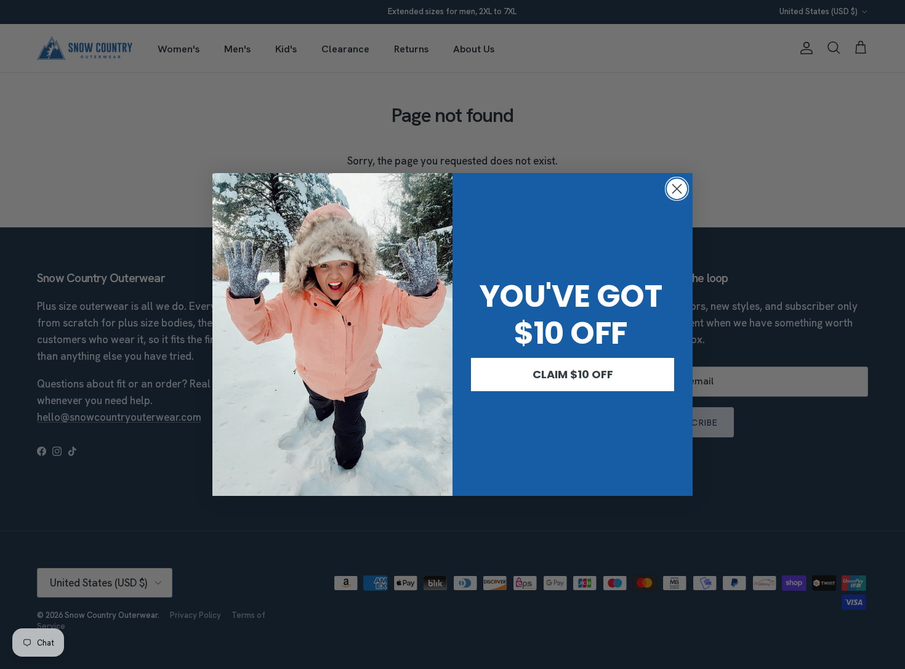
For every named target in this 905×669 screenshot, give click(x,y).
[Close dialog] (677, 189)
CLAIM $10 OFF (573, 374)
